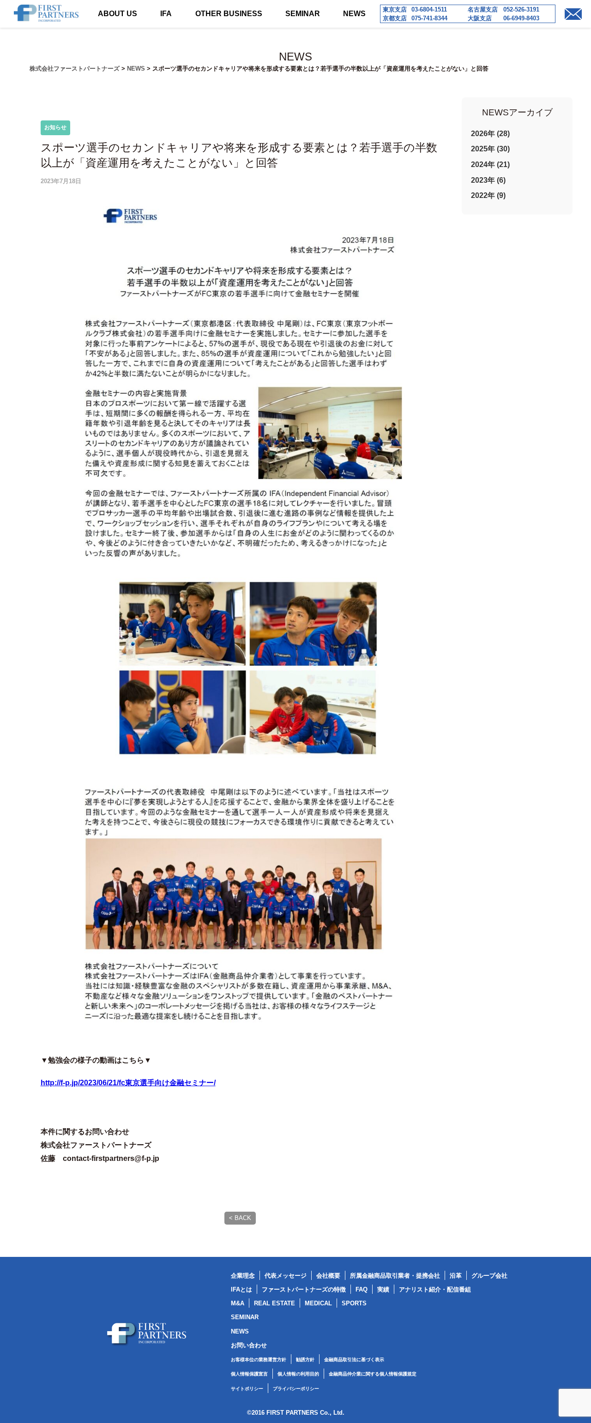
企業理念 (243, 1275)
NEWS (354, 14)
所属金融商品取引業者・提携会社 (395, 1275)
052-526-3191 (521, 9)
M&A (237, 1303)
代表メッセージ (286, 1275)
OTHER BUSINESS (228, 14)
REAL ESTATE (274, 1303)
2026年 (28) (490, 134)
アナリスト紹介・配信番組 (435, 1289)
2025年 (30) (490, 149)
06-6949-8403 (521, 18)
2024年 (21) (490, 164)
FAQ (362, 1289)
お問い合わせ (249, 1345)
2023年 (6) (488, 180)
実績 (383, 1289)
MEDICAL (318, 1303)
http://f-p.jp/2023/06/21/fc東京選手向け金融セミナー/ (128, 1083)
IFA (166, 14)
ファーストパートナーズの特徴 (304, 1289)
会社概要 (328, 1275)
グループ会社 (489, 1275)
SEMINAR (302, 14)
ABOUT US (117, 14)
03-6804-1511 (429, 9)
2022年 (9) (488, 195)
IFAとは (241, 1289)
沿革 (456, 1275)
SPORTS (354, 1303)
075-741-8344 (429, 18)
